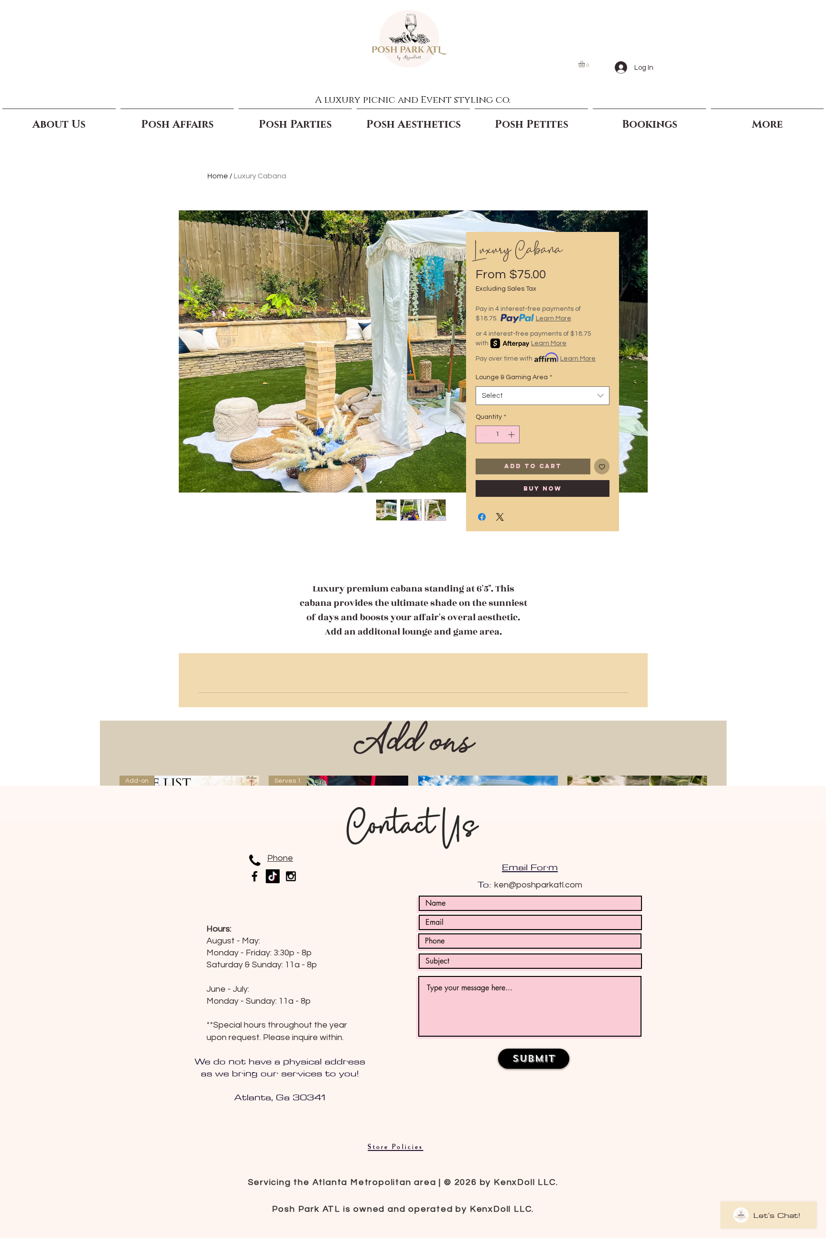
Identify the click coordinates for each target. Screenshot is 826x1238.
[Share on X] (500, 517)
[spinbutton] (497, 434)
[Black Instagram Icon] (291, 876)
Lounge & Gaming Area (514, 377)
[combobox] (542, 395)
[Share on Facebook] (482, 517)
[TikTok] (273, 876)
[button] (585, 64)
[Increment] (512, 434)
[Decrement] (483, 434)
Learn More (553, 318)
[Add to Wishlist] (602, 466)
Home (217, 176)
